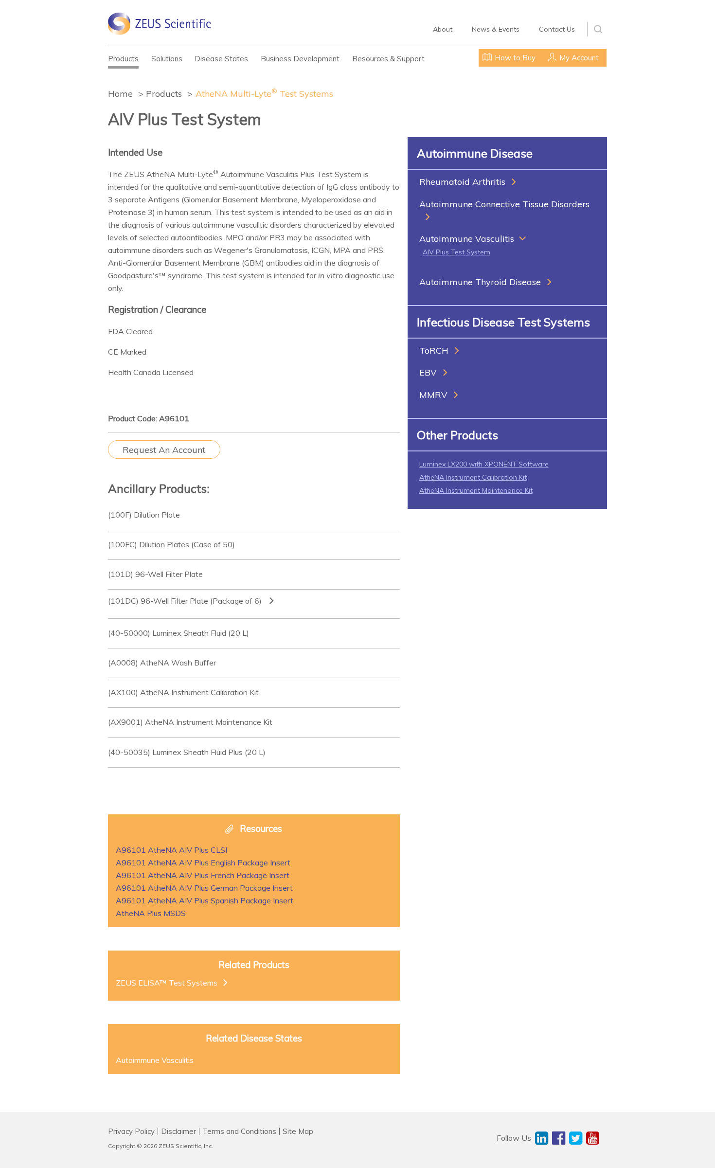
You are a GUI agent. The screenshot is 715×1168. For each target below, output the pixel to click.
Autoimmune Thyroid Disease (480, 282)
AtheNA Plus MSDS (151, 913)
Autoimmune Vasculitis (466, 238)
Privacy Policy (131, 1131)
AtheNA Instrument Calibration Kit (473, 477)
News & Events (495, 29)
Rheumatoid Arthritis (462, 181)
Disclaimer (178, 1131)
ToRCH (433, 350)
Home (120, 93)
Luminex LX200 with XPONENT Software (484, 464)
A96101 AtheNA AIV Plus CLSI (171, 850)
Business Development (300, 58)
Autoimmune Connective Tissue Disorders (504, 204)
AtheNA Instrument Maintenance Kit (476, 490)
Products (123, 58)
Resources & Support (388, 58)
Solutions (166, 58)
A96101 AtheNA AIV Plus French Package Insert (202, 875)
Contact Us (557, 29)
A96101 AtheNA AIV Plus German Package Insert (204, 888)
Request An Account (164, 449)
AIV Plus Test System (456, 252)
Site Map (298, 1131)
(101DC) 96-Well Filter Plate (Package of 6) (186, 601)
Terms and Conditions (239, 1131)
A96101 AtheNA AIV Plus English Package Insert (203, 862)
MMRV (433, 394)
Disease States (221, 58)
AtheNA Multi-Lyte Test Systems (264, 93)
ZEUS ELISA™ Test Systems (166, 983)
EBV (428, 372)
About (442, 29)
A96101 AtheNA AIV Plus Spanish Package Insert (204, 900)
